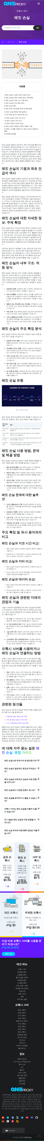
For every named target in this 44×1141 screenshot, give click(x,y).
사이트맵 (22, 1084)
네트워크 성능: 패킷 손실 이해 (16, 716)
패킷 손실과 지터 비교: (13, 121)
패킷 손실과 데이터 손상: (14, 123)
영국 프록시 (22, 1029)
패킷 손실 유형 (10, 106)
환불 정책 (22, 1078)
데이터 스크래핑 (22, 1045)
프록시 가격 (22, 969)
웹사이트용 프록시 (22, 977)
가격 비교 (22, 1040)
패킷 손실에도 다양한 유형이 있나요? (19, 790)
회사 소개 (22, 1064)
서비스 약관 (22, 1073)
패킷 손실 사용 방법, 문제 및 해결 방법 (18, 108)
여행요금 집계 (22, 1035)
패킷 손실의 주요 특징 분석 (14, 103)
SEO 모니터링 (22, 1037)
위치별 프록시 (22, 972)
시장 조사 (22, 1043)
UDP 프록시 (37, 858)
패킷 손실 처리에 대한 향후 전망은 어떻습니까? (20, 831)
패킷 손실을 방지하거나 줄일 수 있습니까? (20, 799)
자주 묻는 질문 (22, 999)
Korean (11, 1130)
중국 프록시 (22, 1032)
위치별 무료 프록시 (22, 988)
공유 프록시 (7, 858)
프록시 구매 (8, 954)
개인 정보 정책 (22, 1075)
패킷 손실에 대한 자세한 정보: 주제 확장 (18, 98)
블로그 (22, 1070)
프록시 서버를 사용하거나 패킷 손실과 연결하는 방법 (21, 130)
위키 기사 (11, 42)
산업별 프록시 (22, 975)
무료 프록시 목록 (22, 986)
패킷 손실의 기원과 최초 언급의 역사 (17, 95)
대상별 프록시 (22, 980)
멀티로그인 (22, 1048)
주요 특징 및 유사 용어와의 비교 (16, 115)
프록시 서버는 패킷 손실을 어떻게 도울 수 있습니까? (20, 810)
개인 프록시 (11, 912)
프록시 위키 (22, 11)
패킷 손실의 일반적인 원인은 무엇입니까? (20, 769)
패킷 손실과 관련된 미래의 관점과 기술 (18, 126)
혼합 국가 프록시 (22, 1021)
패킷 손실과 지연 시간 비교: (14, 118)
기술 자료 (22, 991)
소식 (22, 1067)
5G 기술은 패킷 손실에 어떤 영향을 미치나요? (20, 821)
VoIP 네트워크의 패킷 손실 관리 (17, 723)
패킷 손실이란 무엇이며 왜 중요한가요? (20, 760)
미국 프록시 (22, 1024)
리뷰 (22, 996)
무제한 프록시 (33, 912)
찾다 (37, 28)
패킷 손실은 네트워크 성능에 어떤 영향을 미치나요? (20, 780)
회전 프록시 (22, 859)
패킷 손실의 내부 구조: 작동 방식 (16, 100)
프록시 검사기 (22, 1059)
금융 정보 (22, 1081)
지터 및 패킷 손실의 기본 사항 (16, 720)
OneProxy (27, 1137)
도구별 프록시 (22, 983)
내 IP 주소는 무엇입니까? (22, 1062)
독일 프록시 (22, 1026)
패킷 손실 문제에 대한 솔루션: (15, 112)
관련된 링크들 (10, 134)
